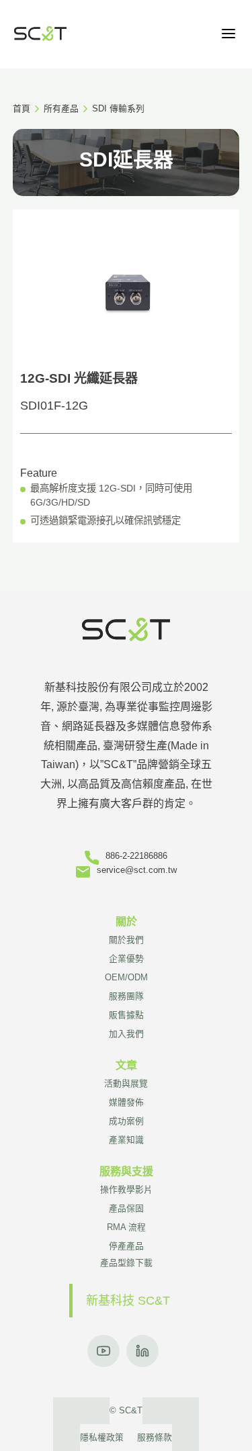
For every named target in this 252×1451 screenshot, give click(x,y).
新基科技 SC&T (128, 1300)
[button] (228, 33)
